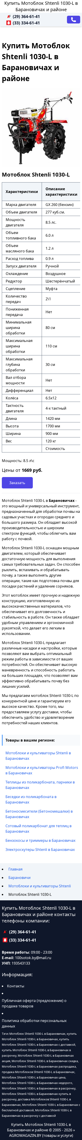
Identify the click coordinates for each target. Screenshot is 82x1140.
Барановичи (19, 877)
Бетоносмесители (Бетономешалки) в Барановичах (39, 814)
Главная (15, 869)
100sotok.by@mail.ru (33, 957)
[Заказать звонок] (73, 19)
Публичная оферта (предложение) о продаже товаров (34, 1003)
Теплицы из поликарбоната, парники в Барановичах (40, 785)
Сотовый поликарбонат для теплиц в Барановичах (38, 828)
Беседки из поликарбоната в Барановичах (30, 799)
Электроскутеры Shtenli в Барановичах (40, 849)
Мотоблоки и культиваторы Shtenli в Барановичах (38, 755)
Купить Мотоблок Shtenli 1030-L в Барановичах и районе (41, 6)
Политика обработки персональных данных (34, 1023)
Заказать (17, 482)
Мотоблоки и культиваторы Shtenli (39, 885)
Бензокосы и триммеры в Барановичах (40, 840)
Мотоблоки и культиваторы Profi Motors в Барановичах (41, 770)
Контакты (15, 986)
